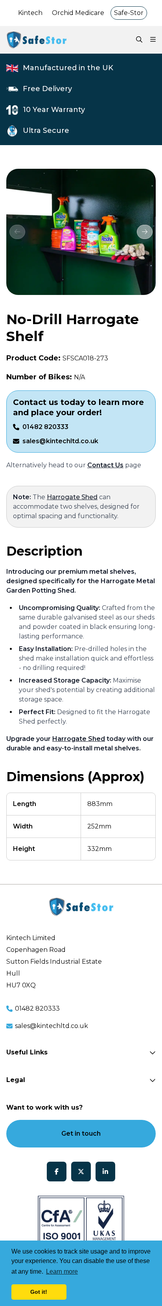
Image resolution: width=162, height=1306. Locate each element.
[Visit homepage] (36, 40)
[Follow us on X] (81, 1171)
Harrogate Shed (72, 497)
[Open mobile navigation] (153, 40)
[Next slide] (145, 232)
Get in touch (81, 1133)
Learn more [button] (62, 1271)
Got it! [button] (38, 1292)
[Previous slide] (17, 232)
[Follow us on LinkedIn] (105, 1171)
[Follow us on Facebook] (56, 1171)
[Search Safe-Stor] (139, 40)
